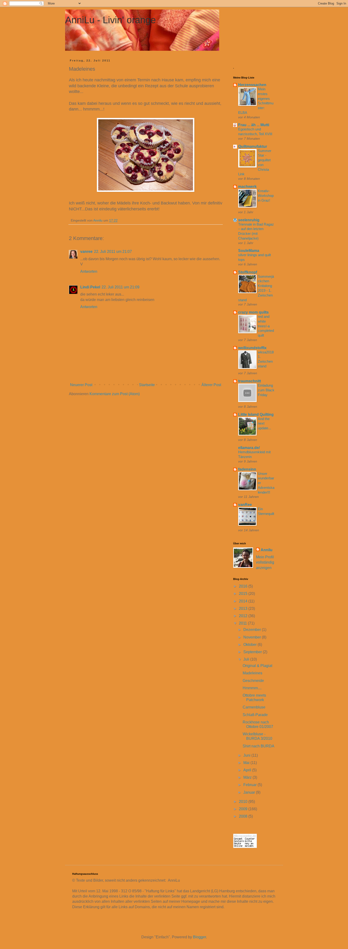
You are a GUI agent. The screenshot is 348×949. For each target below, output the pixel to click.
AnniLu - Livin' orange (110, 20)
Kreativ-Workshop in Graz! (266, 195)
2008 (243, 816)
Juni (247, 755)
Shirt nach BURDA (258, 746)
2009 (243, 809)
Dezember (252, 630)
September (253, 652)
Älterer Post (211, 385)
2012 (243, 616)
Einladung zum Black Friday (266, 390)
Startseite (147, 385)
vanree (86, 252)
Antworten (88, 271)
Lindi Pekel (90, 287)
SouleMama (248, 251)
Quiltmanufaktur (252, 146)
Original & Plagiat (257, 666)
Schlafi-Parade (255, 715)
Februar (250, 785)
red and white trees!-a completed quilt (266, 326)
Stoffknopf (247, 272)
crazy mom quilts (253, 312)
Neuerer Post (81, 385)
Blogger (199, 937)
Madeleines (252, 673)
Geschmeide (253, 681)
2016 (243, 586)
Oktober (250, 645)
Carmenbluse (254, 707)
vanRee (245, 505)
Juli (246, 659)
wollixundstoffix (252, 348)
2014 (243, 601)
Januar (249, 792)
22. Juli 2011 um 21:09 (120, 287)
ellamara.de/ (249, 448)
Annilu (266, 550)
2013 (243, 608)
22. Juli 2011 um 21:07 (113, 252)
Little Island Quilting (256, 414)
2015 (243, 594)
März (248, 777)
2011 (243, 623)
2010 (243, 802)
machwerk (247, 187)
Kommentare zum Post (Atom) (114, 394)
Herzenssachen (252, 85)
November (252, 637)
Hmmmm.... (252, 688)
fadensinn (247, 469)
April (247, 770)
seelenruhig (248, 220)
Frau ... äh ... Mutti (253, 125)
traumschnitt (249, 381)
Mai (246, 763)
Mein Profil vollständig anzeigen (265, 562)
